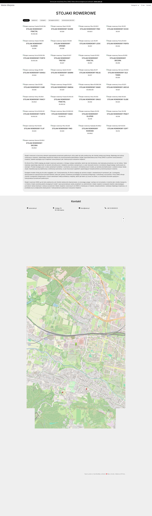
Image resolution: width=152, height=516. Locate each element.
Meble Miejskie (7, 5)
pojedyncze (34, 20)
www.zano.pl (98, 1)
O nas (143, 5)
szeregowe (42, 20)
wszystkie (26, 20)
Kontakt (148, 5)
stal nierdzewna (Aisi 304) (68, 20)
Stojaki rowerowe (76, 13)
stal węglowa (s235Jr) (54, 20)
